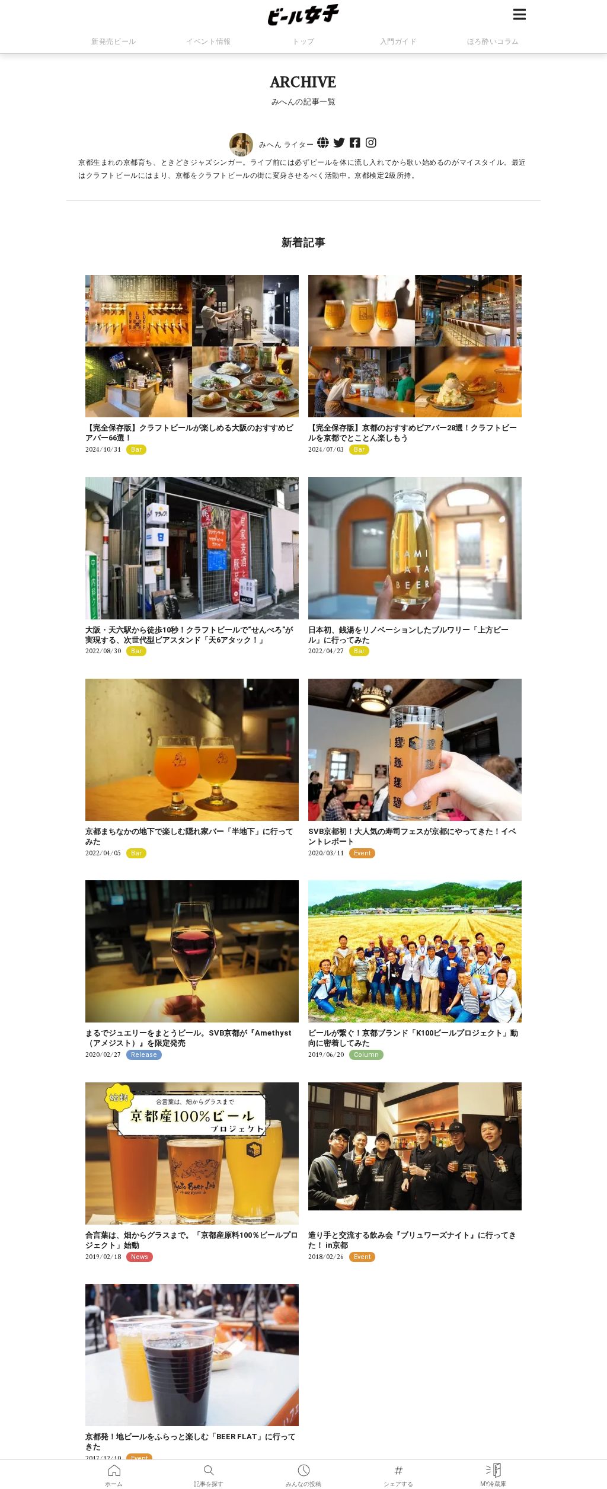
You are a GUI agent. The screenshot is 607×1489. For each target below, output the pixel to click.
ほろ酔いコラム (493, 41)
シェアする (398, 1466)
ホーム (113, 1466)
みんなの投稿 (303, 1466)
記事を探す (208, 1466)
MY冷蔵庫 (493, 1466)
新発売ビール (113, 41)
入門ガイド (398, 41)
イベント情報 (208, 41)
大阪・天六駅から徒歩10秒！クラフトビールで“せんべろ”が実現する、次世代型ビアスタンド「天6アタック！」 (189, 634)
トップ (303, 41)
